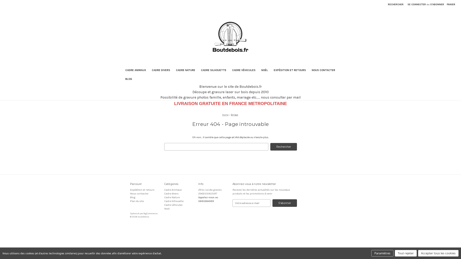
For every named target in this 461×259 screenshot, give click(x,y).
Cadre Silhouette (213, 70)
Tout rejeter (406, 253)
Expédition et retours (290, 70)
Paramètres (382, 253)
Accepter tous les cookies (438, 253)
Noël (264, 70)
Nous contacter (323, 70)
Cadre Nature (185, 70)
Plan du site (137, 201)
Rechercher (396, 4)
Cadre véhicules (244, 70)
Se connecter (417, 4)
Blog (128, 79)
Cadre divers (161, 70)
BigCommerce (151, 213)
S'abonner (437, 4)
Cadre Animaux (135, 70)
